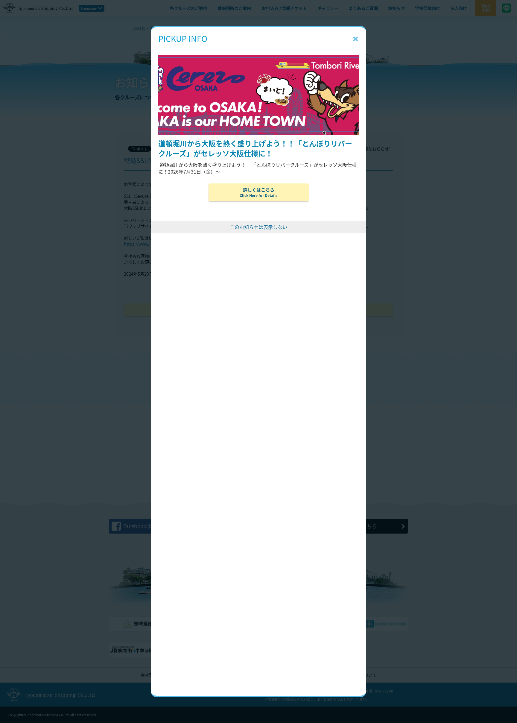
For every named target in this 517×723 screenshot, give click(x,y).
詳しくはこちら (258, 192)
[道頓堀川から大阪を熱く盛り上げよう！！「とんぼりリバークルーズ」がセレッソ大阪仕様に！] (258, 46)
